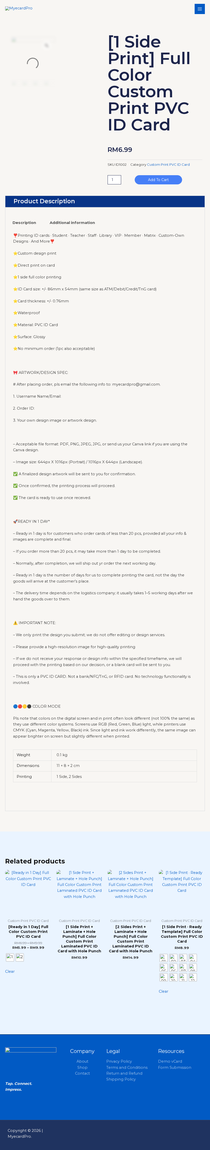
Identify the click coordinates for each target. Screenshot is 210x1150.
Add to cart (158, 179)
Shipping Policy (121, 1079)
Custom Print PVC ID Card (168, 164)
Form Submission (174, 1067)
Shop (82, 1067)
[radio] (10, 957)
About (82, 1061)
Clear (10, 971)
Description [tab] (24, 222)
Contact (82, 1073)
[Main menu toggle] (200, 9)
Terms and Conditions (127, 1067)
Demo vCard (170, 1061)
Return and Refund (124, 1073)
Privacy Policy (119, 1061)
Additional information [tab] (72, 222)
